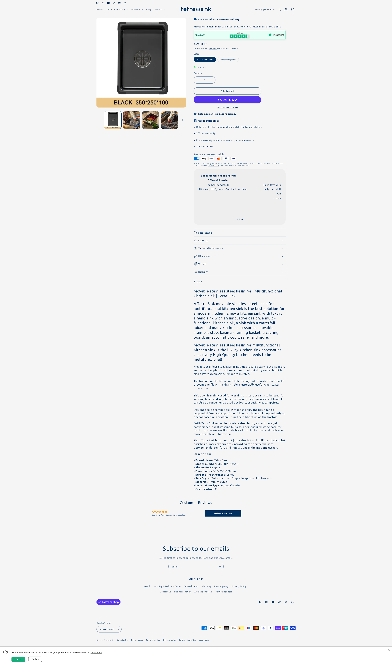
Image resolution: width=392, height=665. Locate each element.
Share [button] (200, 281)
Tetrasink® (108, 640)
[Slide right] (182, 120)
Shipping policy (169, 640)
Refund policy (122, 640)
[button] (117, 9)
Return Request (224, 591)
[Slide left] (99, 120)
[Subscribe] (220, 566)
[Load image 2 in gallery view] (131, 120)
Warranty (206, 586)
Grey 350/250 (230, 60)
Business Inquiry (182, 591)
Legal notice (204, 640)
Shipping (213, 48)
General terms (191, 586)
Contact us (165, 591)
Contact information (187, 640)
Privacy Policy (239, 586)
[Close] (388, 649)
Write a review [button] (223, 513)
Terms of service (153, 640)
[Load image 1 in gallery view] (112, 120)
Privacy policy (137, 640)
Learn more (96, 652)
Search (147, 586)
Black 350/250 (205, 59)
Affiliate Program (203, 591)
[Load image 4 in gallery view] (169, 120)
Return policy (221, 586)
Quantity (198, 73)
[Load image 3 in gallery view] (150, 120)
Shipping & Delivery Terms (167, 586)
